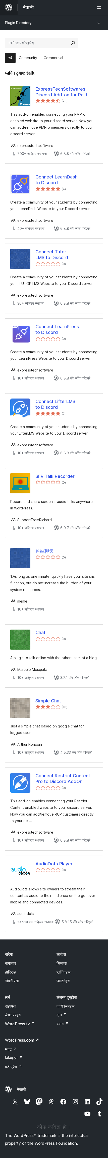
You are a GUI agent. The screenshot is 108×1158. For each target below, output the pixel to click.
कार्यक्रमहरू (66, 1006)
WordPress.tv (20, 1023)
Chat (40, 632)
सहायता (10, 1006)
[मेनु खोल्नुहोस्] (100, 7)
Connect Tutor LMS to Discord (51, 254)
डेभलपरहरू (13, 1014)
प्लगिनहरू (64, 972)
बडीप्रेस (13, 1066)
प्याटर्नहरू (63, 980)
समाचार (10, 963)
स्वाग (63, 1023)
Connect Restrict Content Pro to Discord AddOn (62, 778)
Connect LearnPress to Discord (57, 329)
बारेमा (9, 954)
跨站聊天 (44, 551)
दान (62, 1014)
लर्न (7, 997)
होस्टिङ (10, 972)
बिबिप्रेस (14, 1057)
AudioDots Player (54, 863)
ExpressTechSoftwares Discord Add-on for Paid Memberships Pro (61, 92)
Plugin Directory (18, 23)
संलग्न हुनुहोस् (67, 997)
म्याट (11, 1049)
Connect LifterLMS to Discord (55, 404)
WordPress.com (22, 1040)
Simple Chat (48, 700)
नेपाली (21, 1089)
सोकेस (61, 954)
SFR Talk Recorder (55, 476)
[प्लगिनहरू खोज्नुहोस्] (73, 43)
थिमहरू (62, 963)
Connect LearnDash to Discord (56, 179)
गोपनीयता (12, 980)
